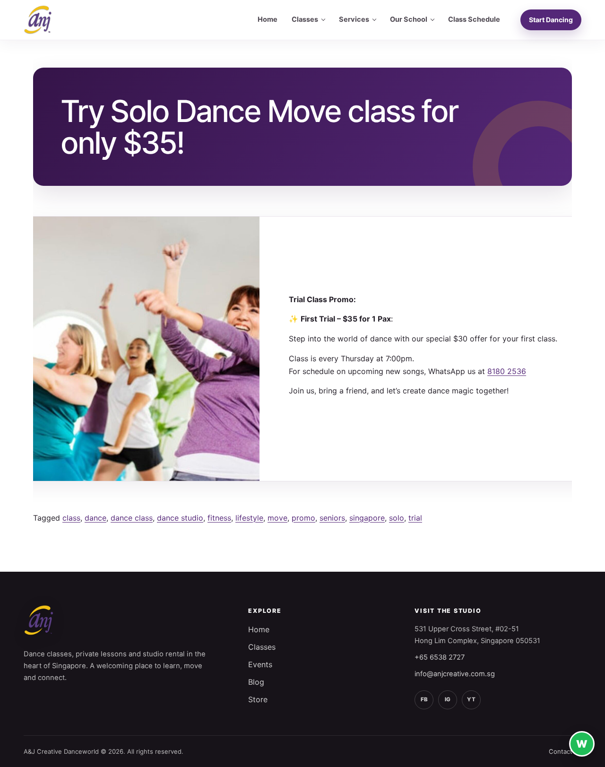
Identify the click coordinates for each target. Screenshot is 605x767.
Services (354, 19)
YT (471, 699)
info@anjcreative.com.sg (455, 674)
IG (447, 699)
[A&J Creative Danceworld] (38, 20)
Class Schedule (474, 19)
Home (267, 19)
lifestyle (249, 518)
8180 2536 (506, 371)
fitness (219, 518)
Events (260, 664)
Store (258, 699)
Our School (408, 19)
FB (424, 699)
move (277, 518)
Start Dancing (551, 20)
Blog (256, 682)
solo (396, 518)
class (71, 518)
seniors (332, 518)
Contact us (565, 751)
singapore (367, 518)
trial (415, 518)
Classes (305, 19)
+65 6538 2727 (440, 657)
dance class (132, 518)
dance (95, 518)
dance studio (180, 518)
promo (303, 518)
